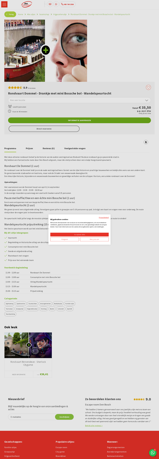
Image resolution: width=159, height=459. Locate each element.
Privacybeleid (104, 217)
